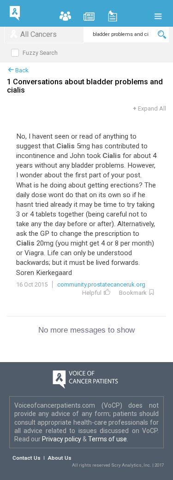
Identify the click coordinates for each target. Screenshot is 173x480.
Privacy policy (62, 439)
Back (21, 70)
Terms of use (107, 439)
